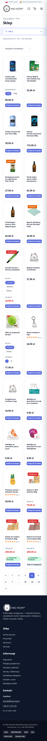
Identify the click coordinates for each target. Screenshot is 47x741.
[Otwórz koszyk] (35, 8)
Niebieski (10, 287)
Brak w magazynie (34, 564)
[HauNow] (23, 607)
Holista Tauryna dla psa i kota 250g (12, 133)
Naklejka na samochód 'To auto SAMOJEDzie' (34, 446)
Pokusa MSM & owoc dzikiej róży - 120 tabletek (34, 79)
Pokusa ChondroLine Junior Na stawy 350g (34, 134)
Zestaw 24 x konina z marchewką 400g (34, 538)
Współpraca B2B (10, 683)
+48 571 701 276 (10, 706)
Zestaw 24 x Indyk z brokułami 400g (12, 538)
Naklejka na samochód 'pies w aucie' (12, 446)
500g (15, 93)
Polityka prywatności (11, 663)
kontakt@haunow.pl (11, 701)
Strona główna (8, 18)
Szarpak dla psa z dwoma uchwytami (12, 269)
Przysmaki (7, 638)
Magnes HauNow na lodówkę (33, 269)
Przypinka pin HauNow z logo (11, 400)
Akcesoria (7, 642)
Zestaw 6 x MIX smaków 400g (32, 491)
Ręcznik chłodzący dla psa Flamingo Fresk (33, 224)
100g (8, 93)
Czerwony (10, 282)
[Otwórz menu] (41, 8)
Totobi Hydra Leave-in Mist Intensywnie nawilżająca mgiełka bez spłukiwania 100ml (34, 182)
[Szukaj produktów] (28, 8)
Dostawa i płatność (11, 667)
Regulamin (7, 659)
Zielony (9, 291)
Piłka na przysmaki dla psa (12, 333)
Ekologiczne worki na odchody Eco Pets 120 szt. (12, 179)
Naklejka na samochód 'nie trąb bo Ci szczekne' (34, 401)
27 (39, 582)
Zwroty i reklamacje (11, 671)
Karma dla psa (9, 634)
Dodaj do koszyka (13, 105)
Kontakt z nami (9, 679)
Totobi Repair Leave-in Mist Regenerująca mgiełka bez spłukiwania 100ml (12, 226)
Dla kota (6, 646)
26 (32, 582)
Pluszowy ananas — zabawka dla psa (12, 491)
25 (25, 582)
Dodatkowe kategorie (12, 675)
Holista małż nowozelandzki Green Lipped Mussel (11, 80)
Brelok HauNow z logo (33, 333)
